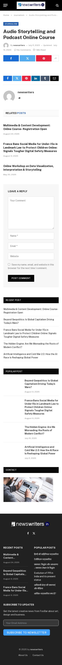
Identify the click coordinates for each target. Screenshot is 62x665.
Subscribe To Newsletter (26, 632)
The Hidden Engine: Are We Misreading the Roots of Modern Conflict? (40, 430)
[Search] (57, 5)
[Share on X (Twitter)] (27, 58)
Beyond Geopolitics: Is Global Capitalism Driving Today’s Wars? (41, 383)
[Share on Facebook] (11, 58)
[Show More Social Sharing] (55, 58)
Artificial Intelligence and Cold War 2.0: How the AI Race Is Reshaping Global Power (41, 450)
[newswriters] (31, 5)
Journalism (11, 24)
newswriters (19, 45)
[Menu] (5, 5)
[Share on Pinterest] (44, 58)
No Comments (24, 50)
